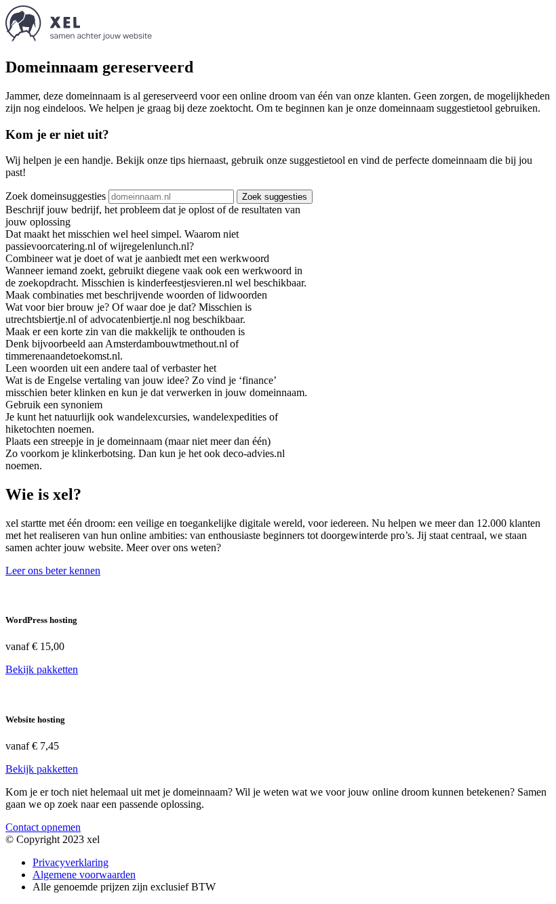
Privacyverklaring (70, 862)
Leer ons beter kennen (52, 570)
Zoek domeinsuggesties (55, 196)
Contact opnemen (43, 827)
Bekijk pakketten (41, 669)
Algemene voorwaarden (84, 874)
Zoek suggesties (274, 197)
